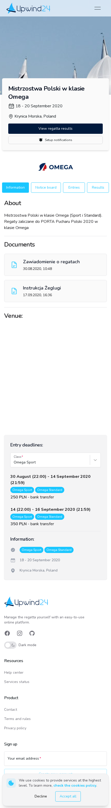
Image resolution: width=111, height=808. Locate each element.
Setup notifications (58, 140)
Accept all (68, 796)
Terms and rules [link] (17, 718)
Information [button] (15, 187)
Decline (41, 796)
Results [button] (98, 187)
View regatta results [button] (55, 128)
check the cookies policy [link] (74, 785)
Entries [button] (74, 187)
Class (17, 457)
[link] (28, 8)
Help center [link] (13, 672)
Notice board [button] (46, 187)
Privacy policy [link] (15, 728)
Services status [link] (16, 681)
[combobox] (14, 462)
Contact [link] (10, 709)
